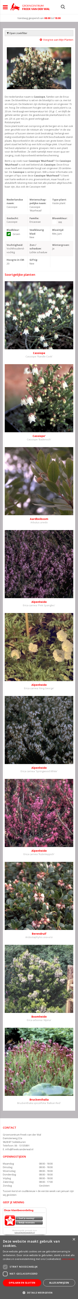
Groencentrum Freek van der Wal (22, 1134)
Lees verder (68, 1259)
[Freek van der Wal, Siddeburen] (30, 6)
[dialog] (39, 1267)
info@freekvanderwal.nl (19, 1149)
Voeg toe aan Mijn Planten (58, 39)
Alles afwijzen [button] (59, 1282)
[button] (39, 1292)
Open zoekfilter (18, 33)
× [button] (73, 1239)
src (63, 6)
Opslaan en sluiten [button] (22, 1282)
